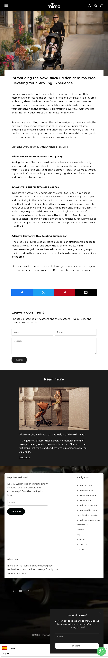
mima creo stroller (85, 490)
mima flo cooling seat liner (89, 520)
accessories (82, 525)
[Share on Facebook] (22, 292)
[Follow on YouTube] (20, 591)
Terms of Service (21, 322)
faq (78, 534)
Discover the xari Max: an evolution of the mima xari (52, 434)
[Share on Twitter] (43, 292)
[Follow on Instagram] (13, 591)
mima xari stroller (84, 500)
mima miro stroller (85, 485)
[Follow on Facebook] (5, 591)
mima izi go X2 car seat (87, 505)
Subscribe (77, 646)
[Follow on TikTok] (27, 591)
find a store (82, 544)
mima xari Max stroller (86, 495)
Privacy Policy (78, 319)
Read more (24, 457)
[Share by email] (85, 292)
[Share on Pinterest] (64, 292)
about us (81, 539)
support (80, 530)
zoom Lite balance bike (87, 515)
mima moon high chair (87, 510)
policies (80, 549)
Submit (19, 360)
